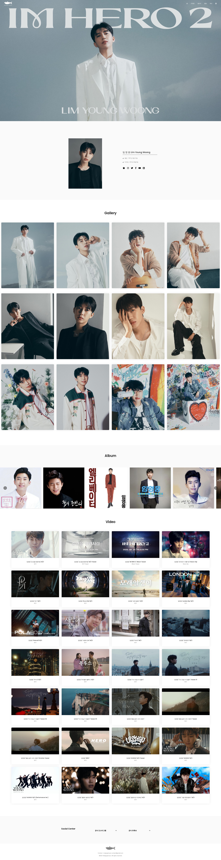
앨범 (205, 3)
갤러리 (199, 3)
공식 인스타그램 (100, 830)
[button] (216, 488)
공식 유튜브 (133, 830)
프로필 (192, 3)
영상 (211, 3)
